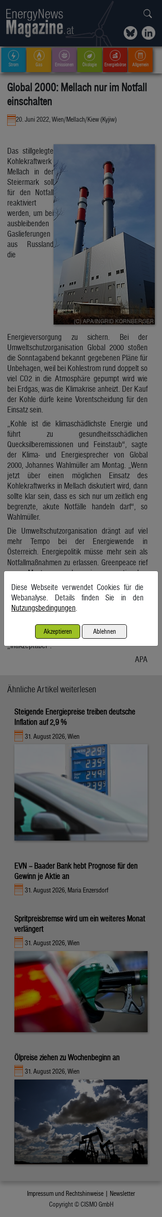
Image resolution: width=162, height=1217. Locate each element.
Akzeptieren (58, 631)
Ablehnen (104, 631)
